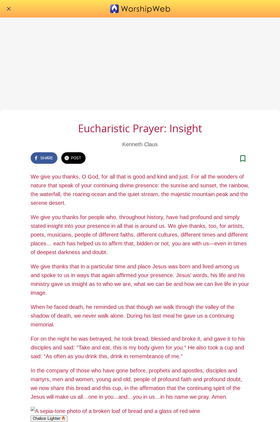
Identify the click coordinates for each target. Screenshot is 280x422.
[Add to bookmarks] (242, 158)
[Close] (8, 8)
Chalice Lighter (47, 418)
